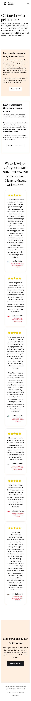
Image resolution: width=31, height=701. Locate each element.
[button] (28, 3)
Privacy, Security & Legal (15, 692)
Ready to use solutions (15, 146)
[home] (9, 3)
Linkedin (15, 695)
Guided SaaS (15, 89)
